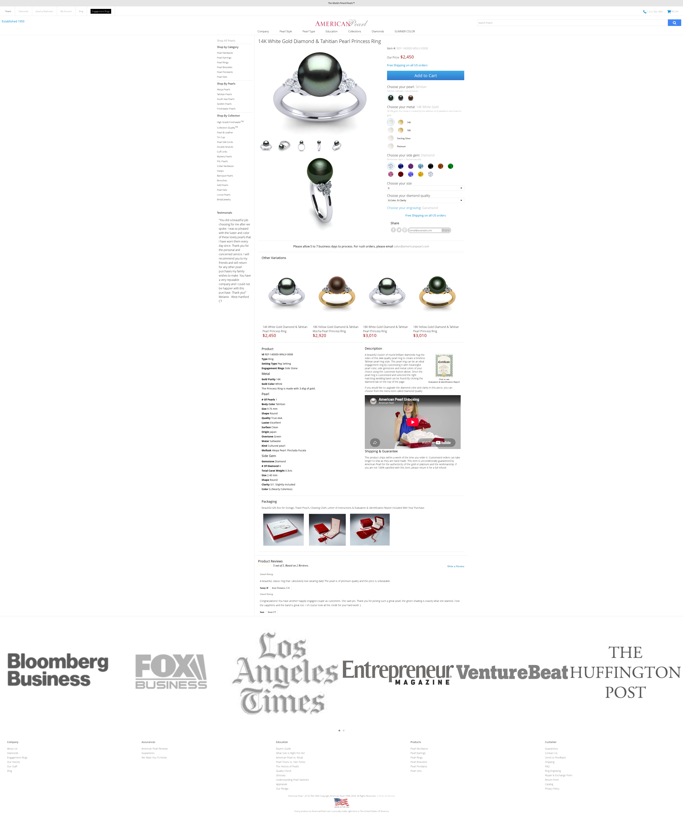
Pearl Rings (223, 62)
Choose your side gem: (411, 155)
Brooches (222, 180)
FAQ (547, 766)
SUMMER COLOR (405, 31)
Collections (354, 31)
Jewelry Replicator (44, 11)
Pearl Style (286, 31)
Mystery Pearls (224, 156)
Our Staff (12, 766)
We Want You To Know (154, 757)
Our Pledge (282, 788)
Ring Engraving (553, 770)
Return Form (552, 779)
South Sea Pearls (225, 99)
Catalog (549, 784)
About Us (12, 748)
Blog (81, 11)
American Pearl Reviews (155, 748)
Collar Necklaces (225, 166)
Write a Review (455, 566)
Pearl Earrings (224, 57)
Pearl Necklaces (225, 52)
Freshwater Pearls (226, 108)
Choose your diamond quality (408, 195)
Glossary (280, 775)
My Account (66, 11)
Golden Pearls (224, 103)
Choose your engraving (403, 208)
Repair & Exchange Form (558, 775)
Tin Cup (221, 137)
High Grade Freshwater (230, 122)
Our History (13, 762)
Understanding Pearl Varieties (292, 779)
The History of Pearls (287, 766)
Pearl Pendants (225, 72)
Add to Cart (425, 75)
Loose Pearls (223, 194)
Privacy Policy (552, 788)
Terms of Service (386, 795)
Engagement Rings (101, 11)
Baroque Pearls (225, 175)
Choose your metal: (413, 107)
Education (332, 31)
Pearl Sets (222, 76)
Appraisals (281, 784)
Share (445, 230)
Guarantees (148, 753)
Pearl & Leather (225, 132)
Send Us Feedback (555, 757)
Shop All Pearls (226, 40)
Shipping (549, 762)
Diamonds (23, 11)
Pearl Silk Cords (225, 142)
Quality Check (283, 770)
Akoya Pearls (223, 89)
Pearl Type (309, 31)
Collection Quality (227, 127)
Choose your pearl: (407, 87)
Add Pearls (222, 185)
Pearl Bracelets (224, 67)
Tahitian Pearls (224, 94)
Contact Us (551, 753)
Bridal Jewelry (224, 199)
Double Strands (225, 146)
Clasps (220, 170)
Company (263, 31)
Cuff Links (222, 151)
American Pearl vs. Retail (289, 757)
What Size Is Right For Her (290, 753)
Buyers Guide (283, 748)
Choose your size (399, 183)
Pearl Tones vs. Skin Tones (290, 762)
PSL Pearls (222, 161)
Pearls (8, 11)
